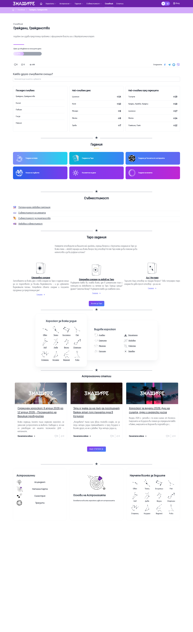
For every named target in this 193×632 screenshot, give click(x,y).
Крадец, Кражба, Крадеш (138, 104)
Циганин (75, 96)
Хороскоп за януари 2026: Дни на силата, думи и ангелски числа (149, 410)
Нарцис (19, 123)
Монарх (75, 111)
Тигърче (131, 96)
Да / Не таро (152, 277)
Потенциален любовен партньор (34, 207)
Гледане (39, 295)
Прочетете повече (25, 436)
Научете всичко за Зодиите (147, 475)
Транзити (40, 502)
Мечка (74, 118)
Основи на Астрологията (89, 495)
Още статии (95, 449)
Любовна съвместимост (30, 223)
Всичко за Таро (96, 303)
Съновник (18, 24)
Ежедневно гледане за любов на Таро (96, 279)
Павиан (19, 109)
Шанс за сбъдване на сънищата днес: (27, 51)
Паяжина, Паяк (134, 125)
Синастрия (39, 496)
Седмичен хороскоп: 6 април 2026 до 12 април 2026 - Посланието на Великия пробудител (40, 412)
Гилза (18, 116)
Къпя (74, 104)
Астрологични (26, 475)
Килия (18, 103)
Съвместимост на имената (32, 212)
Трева (74, 125)
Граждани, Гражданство (25, 96)
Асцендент (39, 482)
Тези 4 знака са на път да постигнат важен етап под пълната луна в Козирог (96, 412)
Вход (178, 3)
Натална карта (40, 489)
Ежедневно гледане (40, 277)
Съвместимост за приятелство (34, 218)
